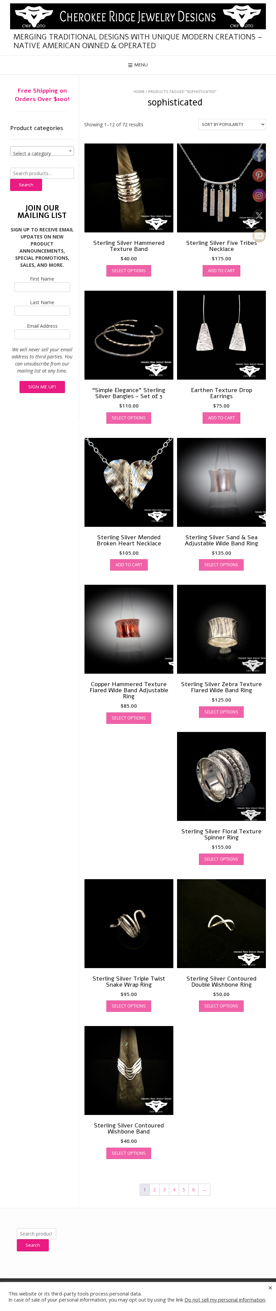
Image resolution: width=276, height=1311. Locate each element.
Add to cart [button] (221, 270)
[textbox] (42, 154)
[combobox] (42, 151)
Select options (129, 270)
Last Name (42, 302)
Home (139, 91)
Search (26, 185)
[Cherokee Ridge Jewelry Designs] (138, 16)
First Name (42, 279)
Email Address (42, 326)
